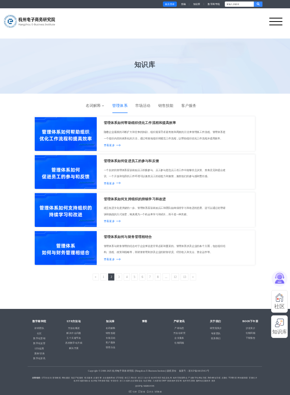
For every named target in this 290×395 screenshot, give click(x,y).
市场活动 (142, 105)
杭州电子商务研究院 (100, 380)
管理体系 (119, 105)
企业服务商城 (109, 377)
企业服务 (179, 338)
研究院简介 (216, 328)
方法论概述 (74, 328)
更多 (213, 380)
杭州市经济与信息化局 (161, 377)
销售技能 (165, 105)
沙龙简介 (251, 328)
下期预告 (251, 338)
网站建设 (66, 377)
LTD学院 (120, 377)
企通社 (225, 377)
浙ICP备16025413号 (144, 385)
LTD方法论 (47, 377)
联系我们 (216, 338)
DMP (164, 380)
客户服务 (188, 105)
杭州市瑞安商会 (180, 377)
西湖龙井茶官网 (174, 380)
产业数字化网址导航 (197, 377)
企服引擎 (97, 377)
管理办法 (111, 347)
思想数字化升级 (73, 343)
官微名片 (253, 377)
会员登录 (170, 4)
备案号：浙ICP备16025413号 (194, 371)
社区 (39, 333)
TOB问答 (232, 377)
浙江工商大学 (131, 377)
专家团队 (216, 333)
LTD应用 (39, 348)
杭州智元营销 (189, 380)
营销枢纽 (56, 377)
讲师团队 (39, 328)
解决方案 (74, 348)
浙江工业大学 (144, 377)
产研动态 (179, 328)
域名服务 (88, 377)
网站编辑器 (243, 377)
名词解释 (94, 105)
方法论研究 (179, 333)
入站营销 (157, 380)
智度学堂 (115, 380)
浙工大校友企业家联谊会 (131, 380)
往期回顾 (251, 333)
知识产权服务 (77, 377)
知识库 (197, 4)
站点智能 (147, 380)
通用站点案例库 (203, 380)
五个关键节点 (73, 338)
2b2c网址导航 (214, 377)
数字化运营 (39, 343)
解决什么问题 (73, 333)
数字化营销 (39, 338)
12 (175, 276)
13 (184, 276)
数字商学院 (214, 4)
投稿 (183, 4)
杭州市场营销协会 (82, 380)
